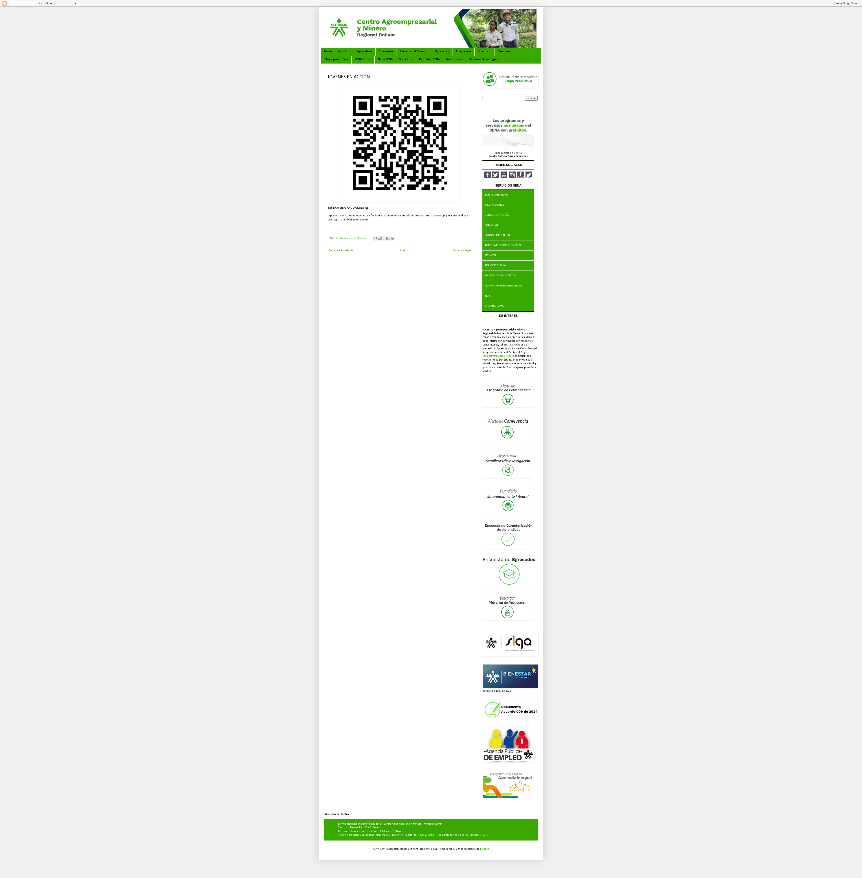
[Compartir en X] (383, 238)
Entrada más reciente (341, 250)
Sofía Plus (406, 59)
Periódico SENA (429, 59)
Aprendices (364, 51)
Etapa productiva (336, 59)
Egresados (442, 51)
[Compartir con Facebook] (388, 238)
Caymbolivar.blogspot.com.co (498, 356)
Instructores (454, 59)
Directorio (484, 51)
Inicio (328, 51)
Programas (463, 51)
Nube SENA (385, 59)
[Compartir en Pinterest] (392, 238)
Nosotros (344, 51)
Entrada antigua (462, 250)
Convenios (386, 51)
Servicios (504, 51)
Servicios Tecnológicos (484, 59)
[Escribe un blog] (379, 238)
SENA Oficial (363, 59)
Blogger (484, 849)
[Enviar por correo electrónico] (375, 238)
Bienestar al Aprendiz (414, 51)
